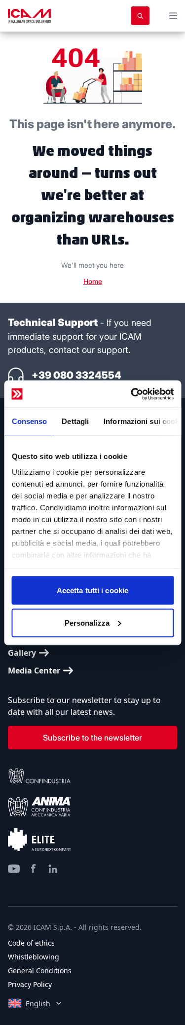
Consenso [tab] (29, 421)
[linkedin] (53, 869)
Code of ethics (31, 943)
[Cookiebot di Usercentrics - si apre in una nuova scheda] (132, 394)
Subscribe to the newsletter (92, 737)
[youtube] (14, 869)
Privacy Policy (30, 984)
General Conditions (40, 970)
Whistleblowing (33, 956)
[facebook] (33, 869)
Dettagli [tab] (75, 421)
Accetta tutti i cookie (92, 590)
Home (92, 281)
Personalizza (87, 622)
